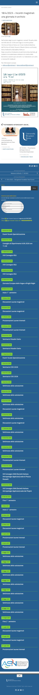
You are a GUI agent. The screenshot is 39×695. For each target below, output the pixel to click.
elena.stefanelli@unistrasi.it (25, 65)
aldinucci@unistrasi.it (9, 65)
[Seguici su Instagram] (37, 166)
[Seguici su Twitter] (32, 166)
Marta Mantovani (7, 20)
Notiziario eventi (6, 7)
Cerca (34, 188)
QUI (9, 36)
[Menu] (36, 2)
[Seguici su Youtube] (34, 166)
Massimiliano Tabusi (27, 157)
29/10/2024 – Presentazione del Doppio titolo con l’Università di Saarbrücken (27, 150)
